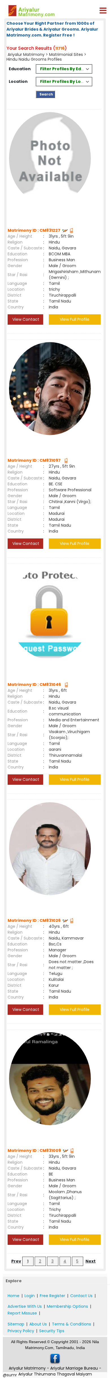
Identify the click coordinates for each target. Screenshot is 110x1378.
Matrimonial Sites (66, 54)
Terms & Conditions (71, 1324)
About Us (38, 1324)
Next (90, 1261)
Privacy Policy (21, 1331)
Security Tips (51, 1331)
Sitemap (16, 1324)
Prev (16, 1261)
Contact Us (81, 1296)
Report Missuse (22, 1313)
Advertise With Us (25, 1306)
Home (13, 1296)
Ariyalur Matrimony (26, 54)
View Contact (25, 319)
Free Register (52, 1296)
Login (30, 1296)
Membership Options (67, 1306)
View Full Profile (74, 319)
